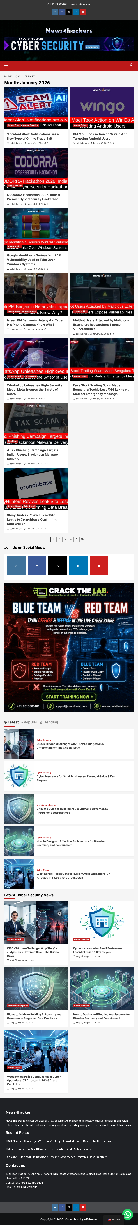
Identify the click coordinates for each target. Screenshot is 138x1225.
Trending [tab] (50, 722)
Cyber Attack (14, 506)
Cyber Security (30, 125)
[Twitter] (69, 12)
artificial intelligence (46, 805)
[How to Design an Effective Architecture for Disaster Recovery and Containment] (19, 841)
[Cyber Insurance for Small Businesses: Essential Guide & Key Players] (19, 776)
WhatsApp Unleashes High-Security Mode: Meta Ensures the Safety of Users (34, 389)
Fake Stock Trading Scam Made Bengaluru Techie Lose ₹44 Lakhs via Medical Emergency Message (101, 389)
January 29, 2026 (35, 329)
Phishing (12, 441)
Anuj (12, 960)
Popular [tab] (30, 722)
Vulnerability (14, 246)
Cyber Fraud (14, 125)
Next (84, 539)
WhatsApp (31, 376)
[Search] (131, 65)
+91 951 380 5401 (57, 4)
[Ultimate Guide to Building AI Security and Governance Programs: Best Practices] (19, 808)
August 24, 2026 (26, 960)
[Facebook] (62, 12)
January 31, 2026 (35, 143)
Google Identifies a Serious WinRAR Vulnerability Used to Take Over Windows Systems (34, 260)
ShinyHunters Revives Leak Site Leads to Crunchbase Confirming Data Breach (32, 519)
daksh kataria (16, 143)
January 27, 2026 (35, 463)
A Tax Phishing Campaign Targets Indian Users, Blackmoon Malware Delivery (32, 454)
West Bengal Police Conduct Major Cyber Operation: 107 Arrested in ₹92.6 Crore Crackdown (34, 1080)
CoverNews (72, 1219)
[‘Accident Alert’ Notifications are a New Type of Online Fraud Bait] (36, 108)
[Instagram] (55, 12)
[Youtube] (83, 12)
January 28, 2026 (35, 399)
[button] (8, 65)
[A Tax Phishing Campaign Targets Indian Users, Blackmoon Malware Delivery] (36, 424)
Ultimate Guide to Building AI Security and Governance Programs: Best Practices (56, 1156)
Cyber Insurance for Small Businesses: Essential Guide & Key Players (48, 1149)
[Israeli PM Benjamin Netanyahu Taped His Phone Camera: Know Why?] (36, 294)
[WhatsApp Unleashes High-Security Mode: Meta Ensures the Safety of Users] (36, 359)
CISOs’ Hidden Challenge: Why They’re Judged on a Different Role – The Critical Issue (33, 952)
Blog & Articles (15, 186)
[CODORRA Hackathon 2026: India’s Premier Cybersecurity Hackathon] (36, 169)
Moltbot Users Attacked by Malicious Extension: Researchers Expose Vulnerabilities (101, 325)
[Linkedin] (76, 12)
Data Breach (29, 506)
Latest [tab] (13, 722)
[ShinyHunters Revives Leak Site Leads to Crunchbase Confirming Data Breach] (36, 489)
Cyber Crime (80, 125)
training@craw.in (80, 4)
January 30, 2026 (101, 143)
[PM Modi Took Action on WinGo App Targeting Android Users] (102, 108)
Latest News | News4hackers (22, 311)
